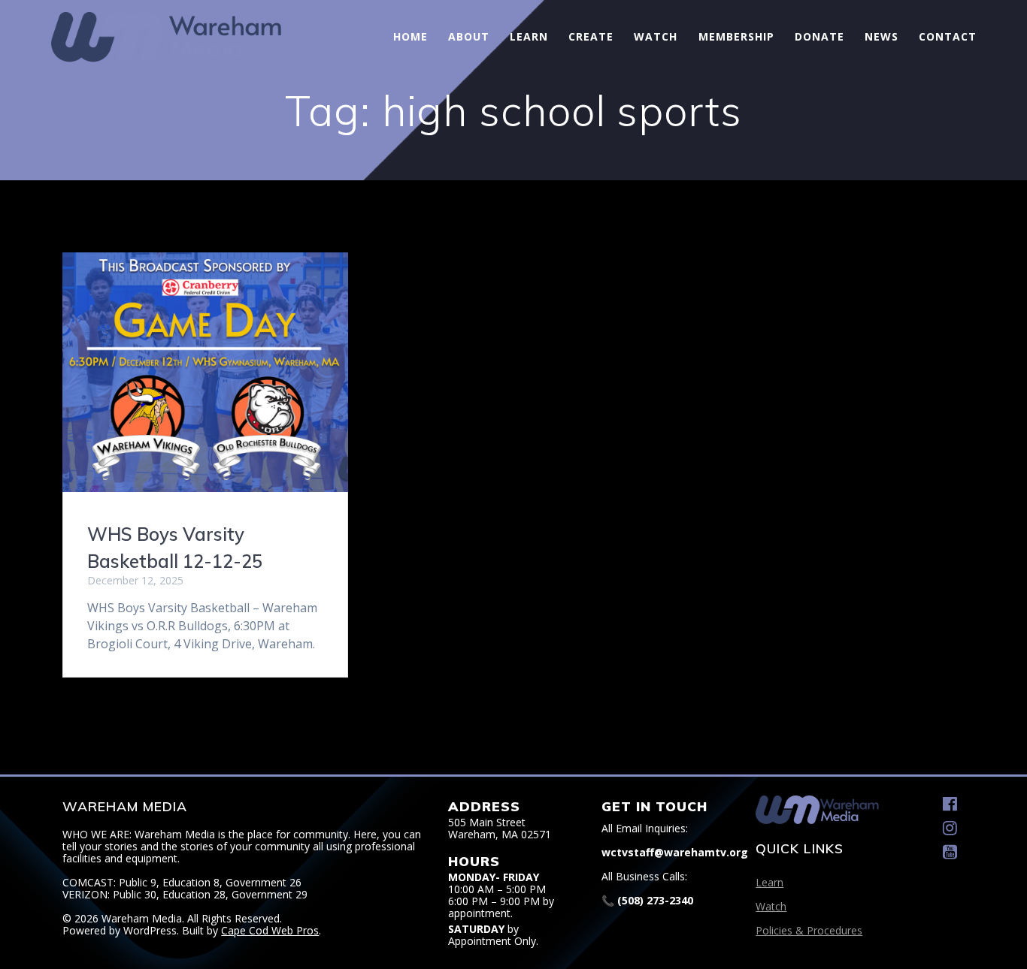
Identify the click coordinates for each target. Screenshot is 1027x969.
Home (410, 36)
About (468, 36)
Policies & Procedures (809, 930)
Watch (655, 36)
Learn (529, 36)
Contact (948, 36)
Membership (736, 36)
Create (590, 36)
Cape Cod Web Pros (270, 930)
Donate (819, 36)
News (881, 36)
